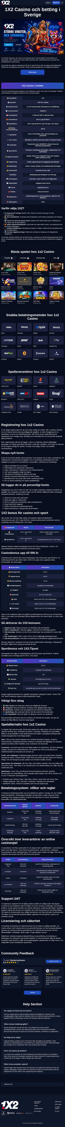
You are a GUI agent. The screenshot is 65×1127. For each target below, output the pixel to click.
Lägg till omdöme (54, 961)
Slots (55, 258)
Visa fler (32, 992)
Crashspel (39, 258)
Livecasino (23, 258)
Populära (7, 258)
